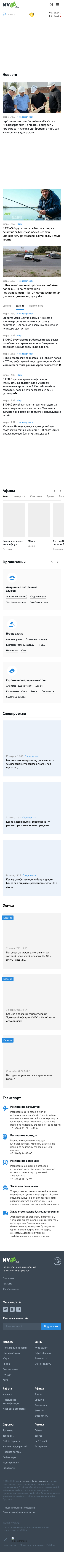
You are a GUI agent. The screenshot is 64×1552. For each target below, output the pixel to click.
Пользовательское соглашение (19, 1507)
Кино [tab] (6, 496)
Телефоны (8, 1435)
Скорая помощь (38, 596)
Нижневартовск (25, 116)
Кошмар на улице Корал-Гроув (13, 542)
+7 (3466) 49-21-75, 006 (24, 1128)
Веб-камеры (9, 1457)
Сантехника (48, 691)
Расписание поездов (23, 1135)
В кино (38, 1394)
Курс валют (41, 1347)
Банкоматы (41, 1358)
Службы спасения (39, 602)
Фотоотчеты (41, 1415)
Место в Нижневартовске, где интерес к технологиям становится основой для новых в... (30, 764)
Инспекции (12, 650)
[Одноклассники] (12, 1309)
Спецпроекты (14, 713)
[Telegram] (18, 1309)
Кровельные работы (16, 691)
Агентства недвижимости (19, 685)
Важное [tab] (20, 305)
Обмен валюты (43, 1363)
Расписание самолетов (25, 1106)
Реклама (7, 1283)
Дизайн (39, 685)
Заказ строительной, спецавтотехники (35, 1211)
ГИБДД (41, 644)
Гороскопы (9, 1468)
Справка (8, 1424)
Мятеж (31, 541)
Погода (7, 1374)
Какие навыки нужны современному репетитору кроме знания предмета (28, 823)
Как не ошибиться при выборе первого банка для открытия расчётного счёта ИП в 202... (31, 883)
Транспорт (12, 1097)
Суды (24, 650)
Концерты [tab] (19, 496)
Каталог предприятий (15, 1446)
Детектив (7, 549)
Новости (10, 74)
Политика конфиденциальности (19, 1512)
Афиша (9, 490)
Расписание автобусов (24, 1160)
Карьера (7, 1394)
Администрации (14, 639)
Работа (7, 1388)
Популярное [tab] (36, 305)
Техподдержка (11, 1289)
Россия (6, 1363)
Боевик (31, 545)
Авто (5, 1379)
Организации (14, 561)
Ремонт (34, 691)
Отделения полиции (36, 639)
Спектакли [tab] (36, 496)
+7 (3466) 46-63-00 (21, 1153)
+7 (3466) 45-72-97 (21, 1178)
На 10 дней (41, 1441)
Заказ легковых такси (24, 1186)
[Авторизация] (51, 5)
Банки (38, 1342)
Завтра (38, 1435)
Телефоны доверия (16, 602)
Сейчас (38, 1430)
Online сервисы (11, 1441)
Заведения (41, 1405)
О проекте (9, 1278)
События (39, 1399)
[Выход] (58, 4)
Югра (19, 223)
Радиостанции (11, 1462)
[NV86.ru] (12, 5)
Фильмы (39, 1410)
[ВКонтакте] (5, 1309)
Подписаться (51, 1326)
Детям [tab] (50, 496)
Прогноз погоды (12, 1451)
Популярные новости (15, 1347)
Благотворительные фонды (20, 644)
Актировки (41, 1446)
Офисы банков (43, 1353)
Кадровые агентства (14, 1408)
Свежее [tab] (7, 305)
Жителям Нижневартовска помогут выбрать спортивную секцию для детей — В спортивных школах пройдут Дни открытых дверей (31, 430)
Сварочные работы (16, 696)
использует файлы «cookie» (34, 1481)
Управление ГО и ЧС (16, 596)
